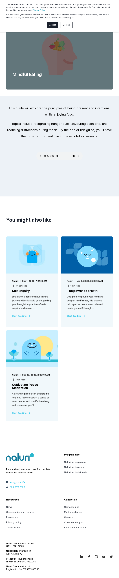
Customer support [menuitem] (74, 522)
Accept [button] (52, 25)
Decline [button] (66, 25)
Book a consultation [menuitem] (75, 527)
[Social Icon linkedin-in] (82, 556)
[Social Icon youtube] (104, 556)
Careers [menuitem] (68, 517)
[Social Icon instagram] (96, 556)
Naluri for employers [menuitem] (75, 462)
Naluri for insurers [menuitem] (74, 467)
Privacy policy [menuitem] (13, 522)
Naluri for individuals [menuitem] (75, 472)
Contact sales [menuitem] (71, 507)
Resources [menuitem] (12, 517)
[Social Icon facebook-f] (89, 556)
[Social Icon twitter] (110, 556)
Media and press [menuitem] (73, 512)
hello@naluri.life (17, 482)
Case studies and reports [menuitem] (20, 512)
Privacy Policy (39, 10)
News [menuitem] (9, 507)
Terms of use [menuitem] (13, 527)
